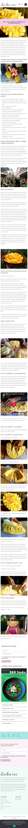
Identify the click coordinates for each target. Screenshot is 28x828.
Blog (2, 804)
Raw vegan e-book (5, 801)
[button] (26, 4)
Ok (14, 826)
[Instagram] (15, 799)
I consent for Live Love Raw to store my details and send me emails (13, 657)
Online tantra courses (6, 802)
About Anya (3, 799)
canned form (9, 221)
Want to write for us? (6, 806)
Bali (15, 148)
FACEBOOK (18, 736)
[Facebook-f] (17, 799)
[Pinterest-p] (18, 799)
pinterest (8, 736)
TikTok (14, 736)
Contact (3, 808)
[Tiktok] (20, 799)
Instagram (3, 736)
